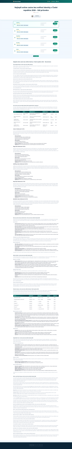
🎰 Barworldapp (17, 1)
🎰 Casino (48, 1)
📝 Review (57, 1)
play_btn (55, 23)
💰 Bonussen (53, 1)
